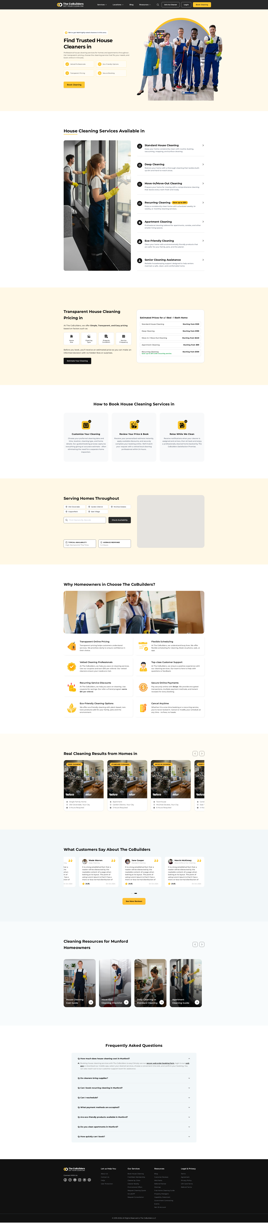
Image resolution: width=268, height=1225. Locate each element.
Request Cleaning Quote (137, 1190)
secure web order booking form (160, 1063)
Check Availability (120, 520)
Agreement (185, 1177)
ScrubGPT (131, 1194)
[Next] (201, 753)
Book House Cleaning (136, 1174)
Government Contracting (163, 1200)
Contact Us (105, 1177)
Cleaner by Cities (134, 1180)
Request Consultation (136, 1197)
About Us (104, 1174)
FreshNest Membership (136, 1177)
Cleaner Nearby (133, 1184)
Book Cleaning (202, 5)
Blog (156, 1174)
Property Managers (161, 1194)
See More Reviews (134, 901)
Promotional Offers (135, 1187)
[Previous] (195, 753)
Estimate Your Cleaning (77, 361)
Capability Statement (162, 1197)
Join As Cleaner (170, 5)
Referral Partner (160, 1184)
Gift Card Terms (187, 1184)
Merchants (158, 1180)
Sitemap (157, 1187)
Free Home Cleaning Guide (164, 1190)
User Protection (107, 1184)
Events (156, 1204)
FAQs (103, 1180)
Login (186, 5)
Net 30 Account (160, 1207)
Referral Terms (186, 1187)
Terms (183, 1174)
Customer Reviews (161, 1177)
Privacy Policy (186, 1180)
